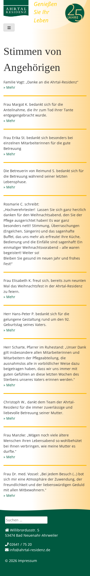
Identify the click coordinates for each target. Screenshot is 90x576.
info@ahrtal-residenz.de (29, 549)
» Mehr (9, 87)
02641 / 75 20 (20, 544)
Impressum (27, 560)
